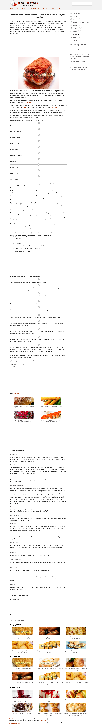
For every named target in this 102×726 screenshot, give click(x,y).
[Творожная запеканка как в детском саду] (49, 698)
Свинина (23, 361)
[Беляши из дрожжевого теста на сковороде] (49, 635)
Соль (29, 361)
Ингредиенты (35, 8)
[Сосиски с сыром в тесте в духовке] (76, 698)
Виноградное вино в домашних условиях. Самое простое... (23, 700)
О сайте (38, 719)
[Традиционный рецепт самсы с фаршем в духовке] (49, 649)
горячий (24, 107)
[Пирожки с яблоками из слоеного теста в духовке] (76, 649)
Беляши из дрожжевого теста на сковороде (50, 637)
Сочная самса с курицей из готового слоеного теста (23, 651)
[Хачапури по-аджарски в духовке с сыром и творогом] (49, 667)
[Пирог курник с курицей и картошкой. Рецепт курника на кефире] (76, 712)
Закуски (17, 393)
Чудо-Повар (12, 719)
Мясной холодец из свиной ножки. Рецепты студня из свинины (24, 407)
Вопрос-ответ (56, 8)
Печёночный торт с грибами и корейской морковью (23, 421)
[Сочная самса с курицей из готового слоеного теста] (23, 649)
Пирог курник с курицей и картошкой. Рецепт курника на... (76, 714)
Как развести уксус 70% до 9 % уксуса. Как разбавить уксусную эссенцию (80, 56)
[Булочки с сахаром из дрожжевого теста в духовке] (49, 712)
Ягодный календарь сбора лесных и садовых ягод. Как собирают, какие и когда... (78, 67)
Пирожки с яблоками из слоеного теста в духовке (76, 651)
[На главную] (24, 6)
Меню (42, 8)
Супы (74, 37)
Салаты (75, 31)
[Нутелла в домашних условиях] (23, 712)
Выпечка (75, 16)
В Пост (48, 8)
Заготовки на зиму (23, 8)
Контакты (50, 719)
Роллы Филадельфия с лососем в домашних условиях (51, 421)
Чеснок (35, 361)
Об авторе (44, 719)
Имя (11, 614)
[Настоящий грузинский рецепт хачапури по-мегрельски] (76, 635)
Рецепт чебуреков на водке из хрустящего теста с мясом (23, 637)
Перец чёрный (15, 361)
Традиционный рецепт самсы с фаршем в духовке (50, 651)
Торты (75, 40)
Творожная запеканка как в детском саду (50, 700)
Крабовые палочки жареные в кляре (51, 406)
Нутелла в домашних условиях (22, 713)
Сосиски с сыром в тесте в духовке (76, 700)
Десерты (75, 19)
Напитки (75, 28)
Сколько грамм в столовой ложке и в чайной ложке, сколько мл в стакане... (78, 50)
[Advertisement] (38, 46)
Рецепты (12, 8)
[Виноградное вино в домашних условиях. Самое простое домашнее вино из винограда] (23, 698)
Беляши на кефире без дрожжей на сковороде (76, 669)
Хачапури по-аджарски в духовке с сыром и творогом (50, 669)
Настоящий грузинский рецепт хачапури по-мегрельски (76, 637)
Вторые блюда (77, 13)
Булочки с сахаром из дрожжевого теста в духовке (49, 714)
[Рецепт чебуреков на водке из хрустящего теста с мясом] (23, 635)
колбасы (28, 102)
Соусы (75, 34)
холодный (54, 107)
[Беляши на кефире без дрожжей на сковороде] (76, 667)
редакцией (43, 720)
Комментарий (15, 599)
